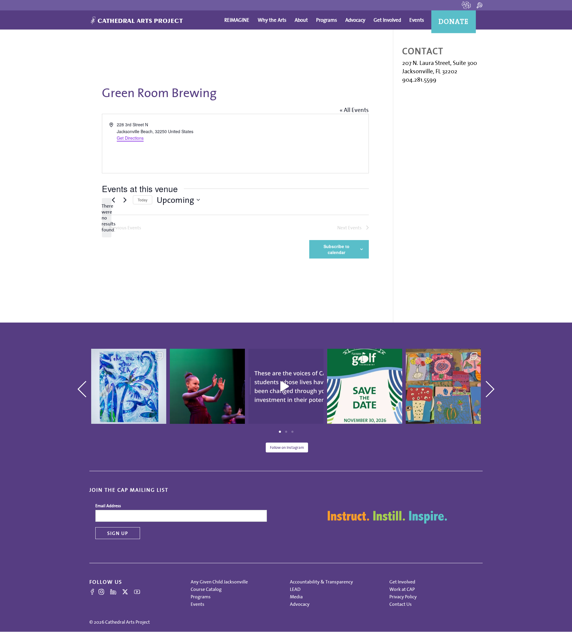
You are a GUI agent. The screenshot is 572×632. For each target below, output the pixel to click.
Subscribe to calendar (336, 249)
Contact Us (400, 604)
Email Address (108, 505)
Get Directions (130, 138)
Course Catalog (206, 589)
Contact (422, 51)
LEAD (295, 589)
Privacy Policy (403, 596)
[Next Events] (124, 199)
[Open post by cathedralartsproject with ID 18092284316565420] (364, 386)
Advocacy (355, 20)
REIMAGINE (236, 20)
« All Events (354, 110)
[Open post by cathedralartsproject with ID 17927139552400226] (286, 386)
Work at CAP (402, 589)
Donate (454, 21)
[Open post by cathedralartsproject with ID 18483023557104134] (128, 386)
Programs (326, 20)
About (301, 20)
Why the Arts (272, 20)
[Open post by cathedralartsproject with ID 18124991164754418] (207, 386)
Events (416, 20)
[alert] (106, 217)
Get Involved (387, 20)
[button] (79, 383)
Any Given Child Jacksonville (219, 582)
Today (142, 199)
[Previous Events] (113, 199)
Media (296, 596)
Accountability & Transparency (321, 582)
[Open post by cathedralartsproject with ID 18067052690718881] (443, 386)
